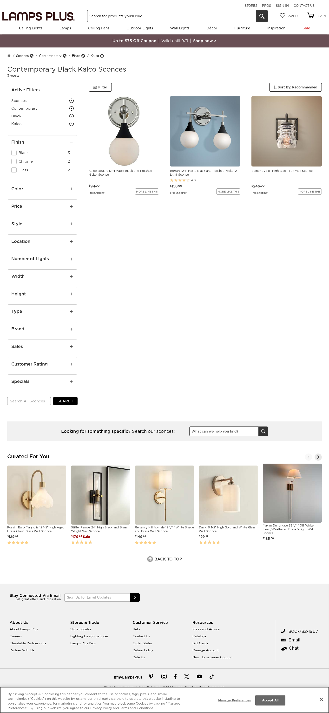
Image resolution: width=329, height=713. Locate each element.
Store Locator (80, 629)
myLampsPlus (129, 677)
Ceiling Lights (30, 28)
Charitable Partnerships (28, 643)
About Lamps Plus (24, 629)
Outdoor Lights (139, 28)
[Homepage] (9, 56)
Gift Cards (200, 643)
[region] (164, 700)
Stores (251, 5)
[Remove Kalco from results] (102, 56)
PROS (266, 5)
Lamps (65, 28)
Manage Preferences (234, 700)
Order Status (142, 643)
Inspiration (276, 28)
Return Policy (143, 650)
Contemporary (50, 55)
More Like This (147, 191)
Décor (211, 28)
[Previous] (308, 457)
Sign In (282, 5)
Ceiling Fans (98, 28)
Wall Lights (179, 28)
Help (136, 629)
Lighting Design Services (89, 636)
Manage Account (205, 650)
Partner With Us (22, 650)
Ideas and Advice (206, 629)
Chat (294, 648)
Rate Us (139, 657)
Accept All (270, 700)
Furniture (242, 28)
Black (76, 55)
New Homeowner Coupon (212, 657)
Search (65, 401)
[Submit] (135, 597)
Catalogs (199, 636)
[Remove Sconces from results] (31, 56)
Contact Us (304, 5)
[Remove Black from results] (83, 56)
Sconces (22, 55)
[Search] (262, 16)
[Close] (321, 699)
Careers (16, 636)
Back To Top (167, 559)
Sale (306, 28)
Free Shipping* (97, 192)
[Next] (318, 457)
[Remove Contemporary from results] (64, 56)
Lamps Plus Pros (83, 643)
